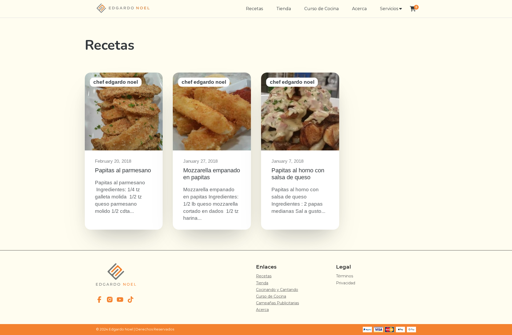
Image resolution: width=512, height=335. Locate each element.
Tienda (283, 8)
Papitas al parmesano (124, 151)
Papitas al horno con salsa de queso (300, 151)
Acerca (359, 8)
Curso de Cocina (321, 8)
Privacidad (345, 283)
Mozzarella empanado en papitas (212, 151)
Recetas (254, 8)
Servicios (389, 8)
